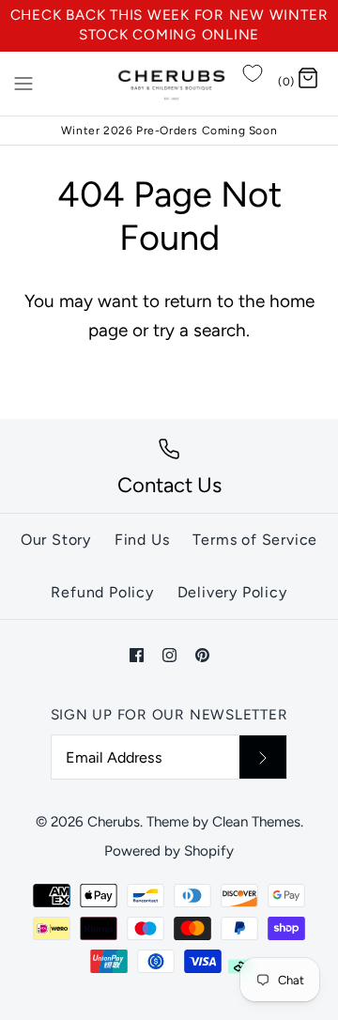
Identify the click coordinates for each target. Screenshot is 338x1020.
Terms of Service (254, 540)
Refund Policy (102, 592)
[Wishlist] (252, 73)
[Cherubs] (169, 83)
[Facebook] (137, 655)
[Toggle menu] (23, 82)
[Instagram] (169, 655)
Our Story (56, 540)
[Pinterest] (202, 655)
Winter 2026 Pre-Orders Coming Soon (169, 130)
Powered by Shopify (169, 850)
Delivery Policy (232, 592)
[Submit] (262, 757)
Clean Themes (256, 821)
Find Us (142, 540)
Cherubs (113, 821)
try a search (199, 330)
